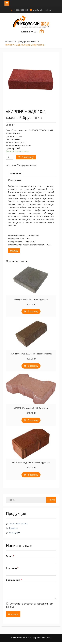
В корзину (28, 157)
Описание (15, 173)
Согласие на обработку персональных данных (29, 605)
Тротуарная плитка (26, 41)
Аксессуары (14, 532)
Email (10, 556)
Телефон (12, 568)
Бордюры (13, 528)
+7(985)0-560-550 (20, 10)
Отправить (13, 614)
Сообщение (14, 580)
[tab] (15, 173)
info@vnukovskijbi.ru (42, 10)
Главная (9, 41)
